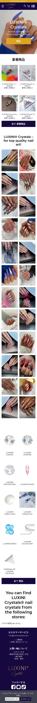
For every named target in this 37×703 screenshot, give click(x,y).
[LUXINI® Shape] (27, 482)
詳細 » (18, 695)
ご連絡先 (19, 640)
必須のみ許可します (12, 699)
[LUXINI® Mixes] (10, 541)
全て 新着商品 (18, 123)
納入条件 (19, 656)
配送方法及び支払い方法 (19, 654)
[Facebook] (13, 689)
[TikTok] (23, 689)
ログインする (19, 652)
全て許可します (25, 699)
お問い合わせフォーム (19, 642)
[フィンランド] (33, 6)
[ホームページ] (11, 8)
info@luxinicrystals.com (18, 636)
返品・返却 (19, 659)
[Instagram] (18, 689)
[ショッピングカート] (28, 6)
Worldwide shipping (19, 1)
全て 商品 (18, 581)
